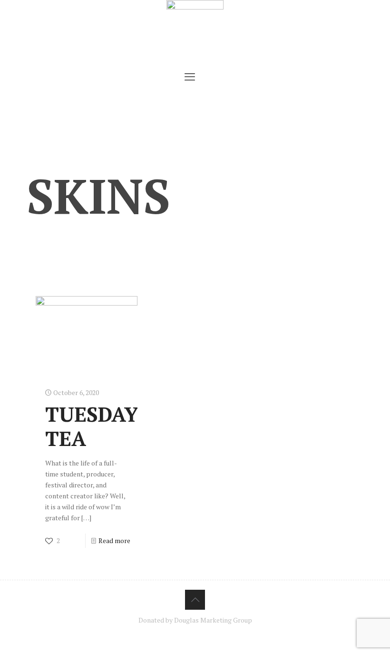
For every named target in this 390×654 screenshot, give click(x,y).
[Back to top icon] (195, 600)
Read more (114, 540)
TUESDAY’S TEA (100, 426)
